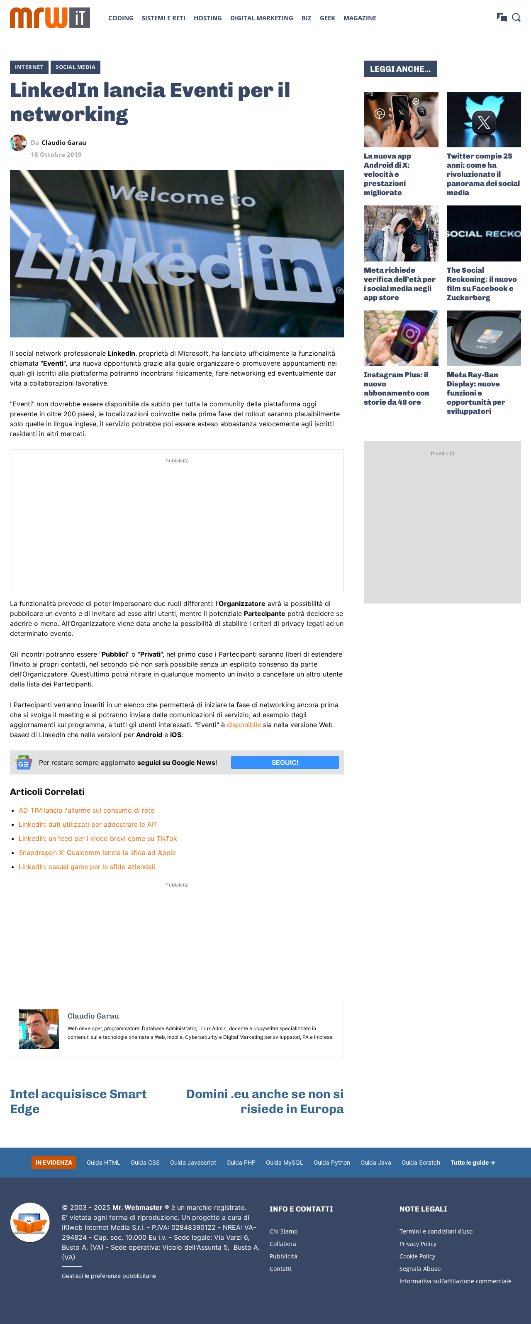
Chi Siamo (283, 1231)
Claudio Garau (63, 142)
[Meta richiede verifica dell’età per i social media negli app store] (401, 233)
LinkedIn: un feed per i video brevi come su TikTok (98, 838)
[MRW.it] (50, 17)
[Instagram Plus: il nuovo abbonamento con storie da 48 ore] (401, 338)
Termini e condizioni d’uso (436, 1231)
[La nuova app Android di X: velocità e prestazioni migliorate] (401, 119)
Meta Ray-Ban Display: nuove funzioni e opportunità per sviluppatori (476, 393)
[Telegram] (316, 142)
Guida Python (332, 1162)
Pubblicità (283, 1256)
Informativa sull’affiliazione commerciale (455, 1281)
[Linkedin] (278, 142)
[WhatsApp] (297, 142)
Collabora (283, 1244)
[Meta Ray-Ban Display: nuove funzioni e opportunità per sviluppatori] (484, 338)
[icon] (502, 17)
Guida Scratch (421, 1162)
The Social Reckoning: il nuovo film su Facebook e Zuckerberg (482, 284)
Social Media (75, 67)
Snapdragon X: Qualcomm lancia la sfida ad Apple (97, 852)
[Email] (335, 142)
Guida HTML (103, 1162)
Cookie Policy (417, 1256)
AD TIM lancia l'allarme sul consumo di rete (86, 810)
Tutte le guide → (473, 1162)
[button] (516, 17)
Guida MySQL (284, 1162)
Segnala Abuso (420, 1269)
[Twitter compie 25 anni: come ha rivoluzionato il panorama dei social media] (484, 119)
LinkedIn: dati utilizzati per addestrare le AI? (88, 824)
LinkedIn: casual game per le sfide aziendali (87, 866)
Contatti (281, 1269)
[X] (259, 142)
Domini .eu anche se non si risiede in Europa (265, 1101)
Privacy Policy (417, 1244)
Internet (29, 67)
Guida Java (375, 1162)
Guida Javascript (193, 1162)
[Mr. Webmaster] (30, 1222)
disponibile (244, 725)
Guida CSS (145, 1162)
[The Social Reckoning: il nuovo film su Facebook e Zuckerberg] (484, 233)
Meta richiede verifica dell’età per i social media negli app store (400, 284)
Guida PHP (241, 1162)
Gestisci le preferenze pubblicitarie (109, 1275)
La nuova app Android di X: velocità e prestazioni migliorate (387, 174)
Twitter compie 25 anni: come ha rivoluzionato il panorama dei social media (483, 174)
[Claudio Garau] (20, 142)
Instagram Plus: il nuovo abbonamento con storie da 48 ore (396, 388)
